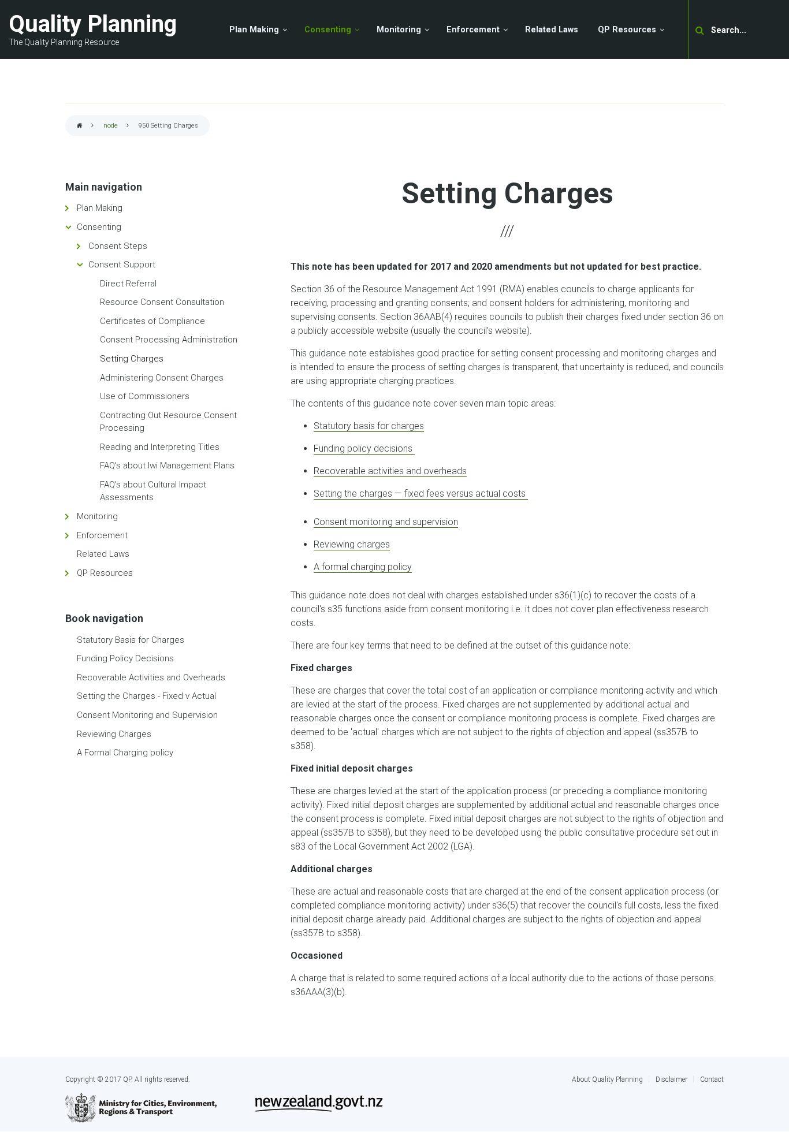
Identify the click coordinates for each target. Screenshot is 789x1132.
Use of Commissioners (144, 396)
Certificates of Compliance (152, 321)
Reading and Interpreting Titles (159, 447)
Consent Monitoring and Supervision (147, 715)
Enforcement (102, 535)
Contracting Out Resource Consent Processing (168, 422)
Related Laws (103, 554)
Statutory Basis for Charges (130, 640)
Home (80, 126)
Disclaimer (671, 1079)
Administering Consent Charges (162, 378)
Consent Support (121, 264)
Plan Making (99, 208)
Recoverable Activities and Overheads (151, 677)
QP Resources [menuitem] (627, 30)
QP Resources (105, 573)
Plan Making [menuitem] (254, 30)
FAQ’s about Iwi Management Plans (167, 465)
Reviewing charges (352, 544)
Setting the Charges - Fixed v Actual (146, 696)
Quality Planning (93, 24)
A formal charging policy (363, 566)
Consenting (99, 227)
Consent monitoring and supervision (386, 521)
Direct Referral (128, 283)
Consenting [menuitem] (327, 30)
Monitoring (97, 516)
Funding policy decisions (364, 448)
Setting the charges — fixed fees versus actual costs (421, 493)
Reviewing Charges (114, 734)
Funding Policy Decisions (125, 658)
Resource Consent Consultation (162, 302)
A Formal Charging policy (125, 752)
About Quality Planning (607, 1079)
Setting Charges (131, 358)
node (110, 125)
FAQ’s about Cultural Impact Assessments (153, 491)
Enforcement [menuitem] (473, 30)
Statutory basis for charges (369, 425)
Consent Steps (117, 246)
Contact (712, 1079)
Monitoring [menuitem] (399, 30)
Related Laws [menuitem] (551, 30)
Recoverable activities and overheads (390, 471)
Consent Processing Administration (168, 339)
